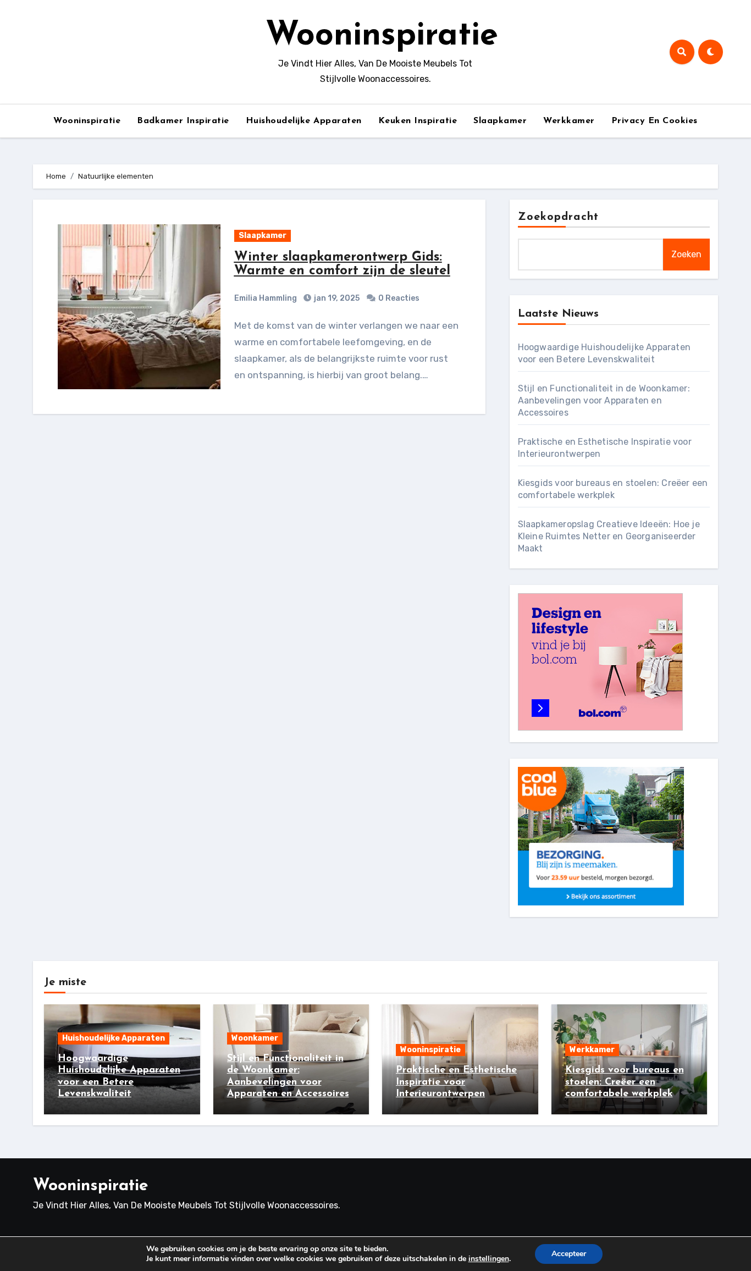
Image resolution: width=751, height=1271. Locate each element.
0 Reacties (398, 298)
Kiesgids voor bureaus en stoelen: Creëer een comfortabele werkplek (624, 1082)
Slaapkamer (500, 121)
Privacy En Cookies (654, 121)
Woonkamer (254, 1038)
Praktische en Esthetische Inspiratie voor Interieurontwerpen (456, 1082)
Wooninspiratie (382, 36)
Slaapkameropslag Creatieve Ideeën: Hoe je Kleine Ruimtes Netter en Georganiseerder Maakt (609, 536)
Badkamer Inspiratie (183, 121)
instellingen (488, 1259)
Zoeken (686, 254)
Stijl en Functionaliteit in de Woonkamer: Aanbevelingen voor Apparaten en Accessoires (604, 400)
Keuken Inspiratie (417, 121)
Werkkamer (569, 121)
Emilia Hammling (265, 298)
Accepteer (568, 1253)
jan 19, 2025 (336, 298)
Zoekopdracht (558, 217)
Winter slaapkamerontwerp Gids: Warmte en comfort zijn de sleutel (342, 264)
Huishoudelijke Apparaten (304, 121)
